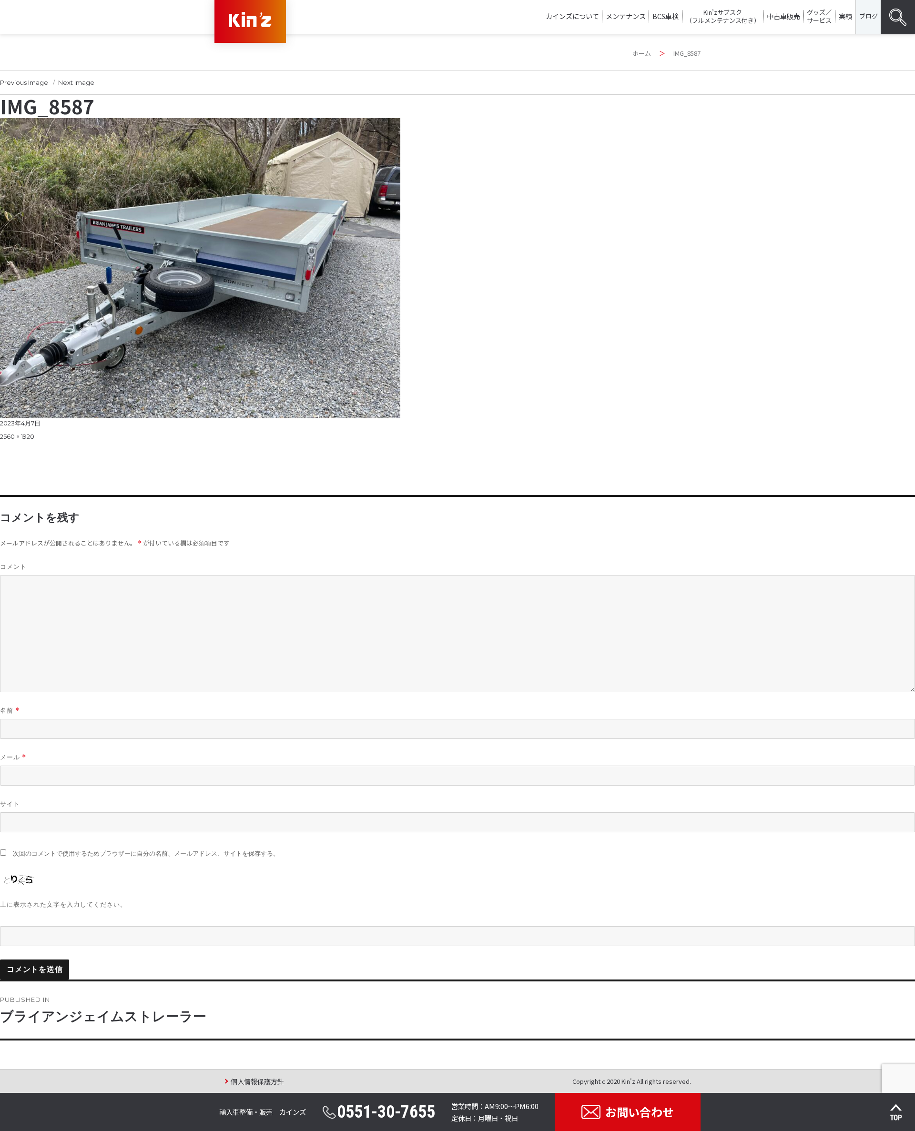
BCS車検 (665, 16)
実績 (845, 16)
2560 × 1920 (17, 436)
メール (13, 757)
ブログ (868, 15)
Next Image (76, 82)
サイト (10, 804)
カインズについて (572, 16)
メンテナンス (626, 16)
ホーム (641, 53)
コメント (13, 566)
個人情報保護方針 (257, 1081)
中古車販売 (783, 16)
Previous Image (24, 82)
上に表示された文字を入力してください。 (63, 904)
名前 (10, 711)
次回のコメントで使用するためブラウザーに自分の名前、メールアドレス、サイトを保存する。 (146, 853)
